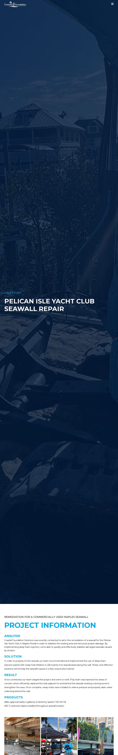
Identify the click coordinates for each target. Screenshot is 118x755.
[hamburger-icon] (112, 4)
